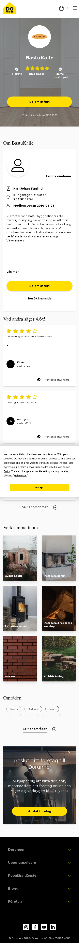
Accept (39, 487)
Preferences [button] (20, 475)
